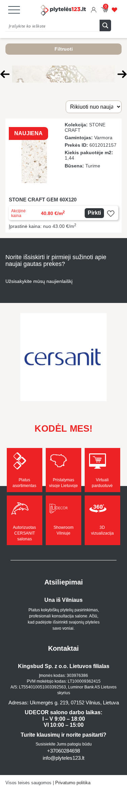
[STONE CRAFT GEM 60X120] (63, 176)
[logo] (63, 11)
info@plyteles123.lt (63, 758)
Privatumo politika (72, 782)
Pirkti (94, 213)
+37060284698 (63, 751)
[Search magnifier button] (105, 25)
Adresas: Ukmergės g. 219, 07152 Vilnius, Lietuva (63, 702)
